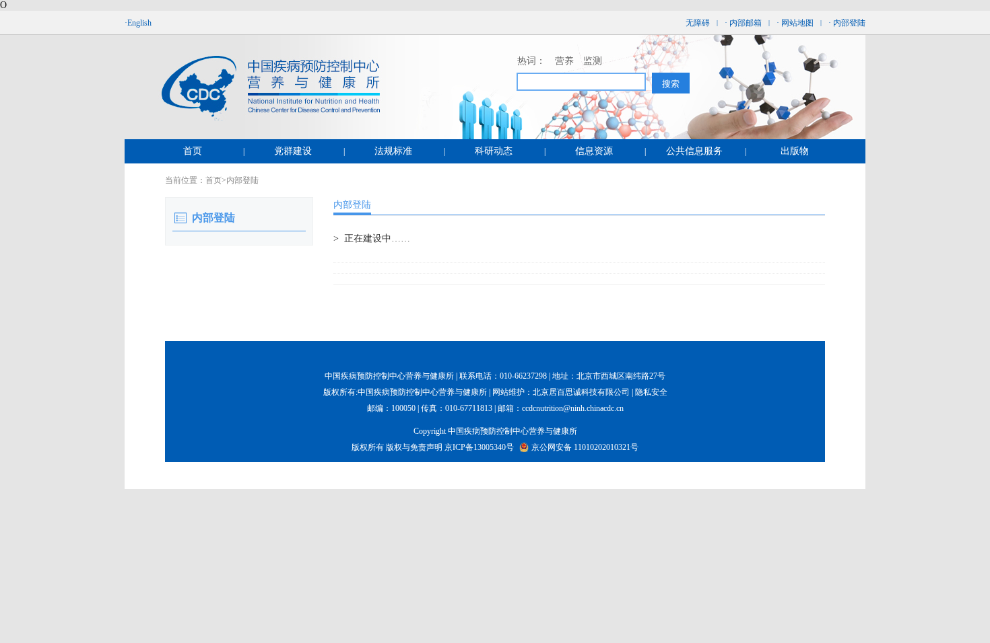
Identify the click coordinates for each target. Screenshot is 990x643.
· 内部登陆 (846, 23)
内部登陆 (242, 180)
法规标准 (393, 151)
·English (138, 23)
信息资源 (594, 151)
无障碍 (698, 23)
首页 (192, 151)
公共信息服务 (694, 151)
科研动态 (494, 151)
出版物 (795, 151)
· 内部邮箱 (743, 23)
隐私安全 (651, 392)
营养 (564, 61)
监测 (592, 61)
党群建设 (293, 151)
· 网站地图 (795, 23)
